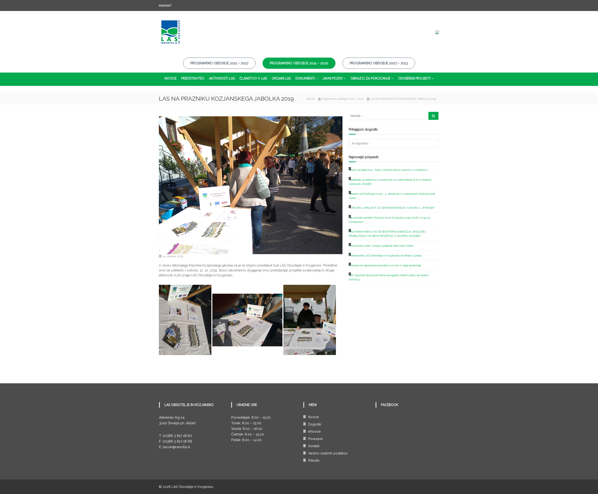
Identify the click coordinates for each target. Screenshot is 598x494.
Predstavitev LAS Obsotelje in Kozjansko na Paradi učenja (385, 255)
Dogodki (314, 424)
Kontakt (165, 5)
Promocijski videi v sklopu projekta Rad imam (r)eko (381, 245)
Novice (170, 78)
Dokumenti (305, 78)
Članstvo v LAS (253, 78)
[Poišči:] (388, 115)
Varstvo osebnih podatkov (328, 453)
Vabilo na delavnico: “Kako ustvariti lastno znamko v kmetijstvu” (389, 170)
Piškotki (313, 460)
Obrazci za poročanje (370, 78)
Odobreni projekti (414, 78)
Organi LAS (281, 78)
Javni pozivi (332, 78)
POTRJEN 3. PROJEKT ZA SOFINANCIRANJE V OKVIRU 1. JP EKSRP (391, 207)
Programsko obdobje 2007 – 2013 (379, 63)
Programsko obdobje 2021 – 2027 (219, 63)
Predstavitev (192, 78)
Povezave (315, 439)
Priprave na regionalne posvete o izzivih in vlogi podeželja (385, 265)
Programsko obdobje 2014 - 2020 (343, 98)
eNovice (314, 431)
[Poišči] (433, 116)
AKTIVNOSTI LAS (222, 78)
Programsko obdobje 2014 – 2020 (299, 63)
